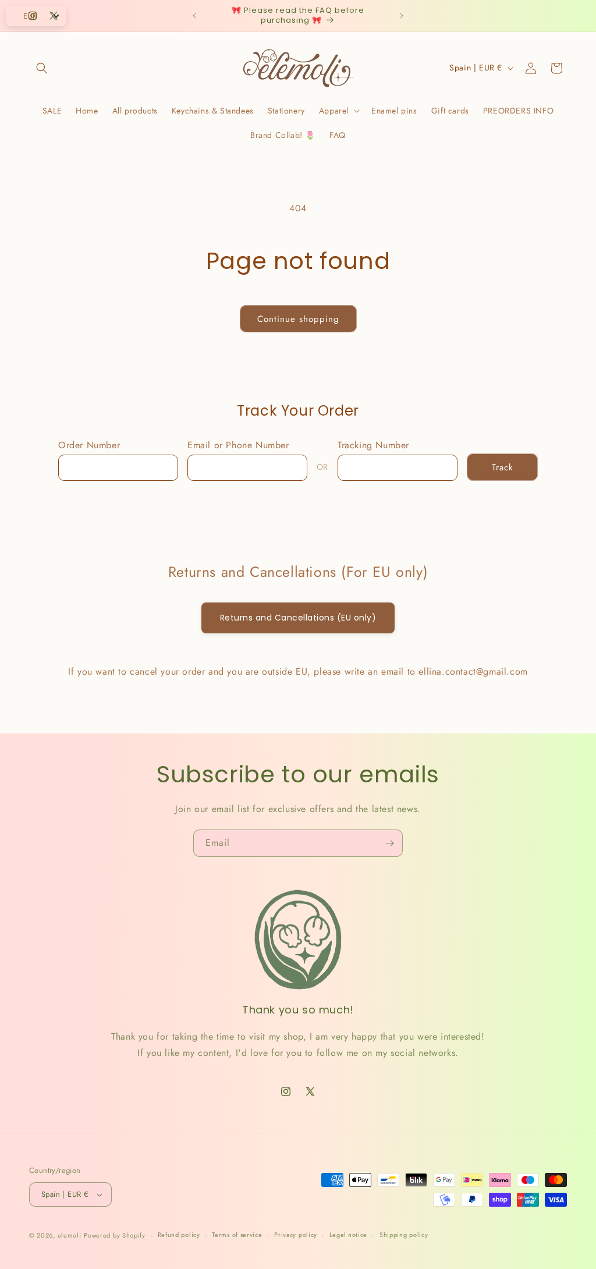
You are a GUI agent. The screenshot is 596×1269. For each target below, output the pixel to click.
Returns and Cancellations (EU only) (298, 617)
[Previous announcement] (194, 16)
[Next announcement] (401, 16)
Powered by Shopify (115, 1235)
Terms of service (237, 1234)
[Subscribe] (389, 843)
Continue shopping (298, 319)
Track (502, 467)
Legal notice (348, 1234)
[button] (42, 68)
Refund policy (179, 1234)
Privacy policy (295, 1234)
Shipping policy (403, 1234)
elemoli (69, 1235)
